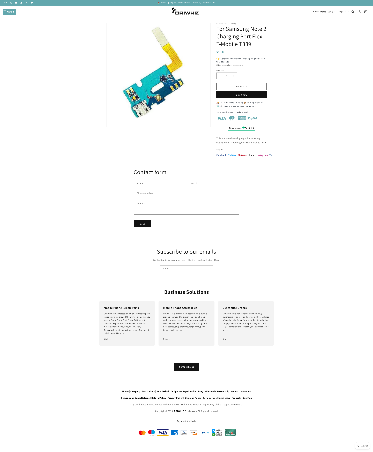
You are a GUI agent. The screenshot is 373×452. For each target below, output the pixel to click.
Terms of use (210, 397)
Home (125, 391)
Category (135, 391)
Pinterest (243, 155)
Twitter (232, 155)
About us (246, 391)
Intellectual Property (229, 397)
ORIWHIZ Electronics (185, 411)
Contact (235, 391)
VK (270, 155)
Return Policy (158, 397)
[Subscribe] (209, 268)
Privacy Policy (175, 397)
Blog (200, 391)
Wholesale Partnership (217, 391)
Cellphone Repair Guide (183, 391)
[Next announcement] (258, 3)
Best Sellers (148, 391)
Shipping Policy (193, 397)
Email (252, 155)
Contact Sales (186, 366)
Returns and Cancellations (135, 397)
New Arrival (162, 391)
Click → (107, 339)
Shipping (220, 65)
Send (142, 223)
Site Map (247, 397)
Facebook (221, 155)
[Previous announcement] (115, 3)
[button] (9, 12)
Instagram (262, 155)
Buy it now (241, 94)
